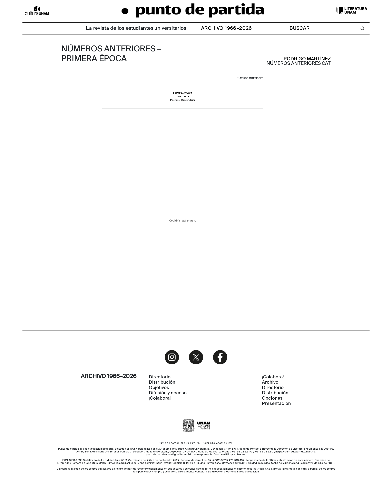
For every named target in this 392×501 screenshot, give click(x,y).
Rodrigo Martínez (307, 59)
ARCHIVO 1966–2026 (226, 28)
